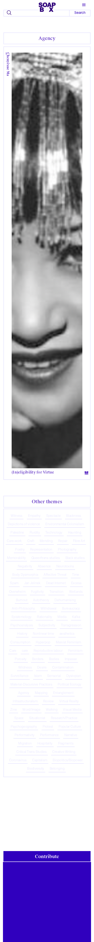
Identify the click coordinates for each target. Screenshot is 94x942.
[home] (47, 6)
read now (45, 470)
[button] (83, 5)
